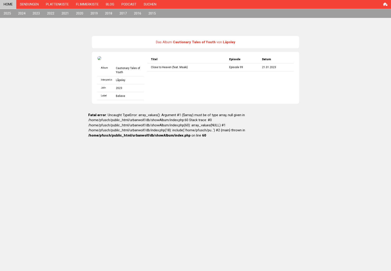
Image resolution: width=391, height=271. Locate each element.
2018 (108, 13)
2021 (65, 13)
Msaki (183, 67)
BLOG (110, 4)
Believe (120, 96)
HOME (8, 4)
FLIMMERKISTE (87, 4)
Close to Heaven (161, 67)
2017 (123, 13)
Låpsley (120, 80)
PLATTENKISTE (57, 4)
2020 (79, 13)
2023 (36, 13)
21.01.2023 (269, 67)
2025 (7, 13)
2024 (21, 13)
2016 (137, 13)
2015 (152, 13)
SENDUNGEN (29, 4)
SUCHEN (150, 4)
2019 (94, 13)
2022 (50, 13)
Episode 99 (236, 67)
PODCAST (129, 4)
